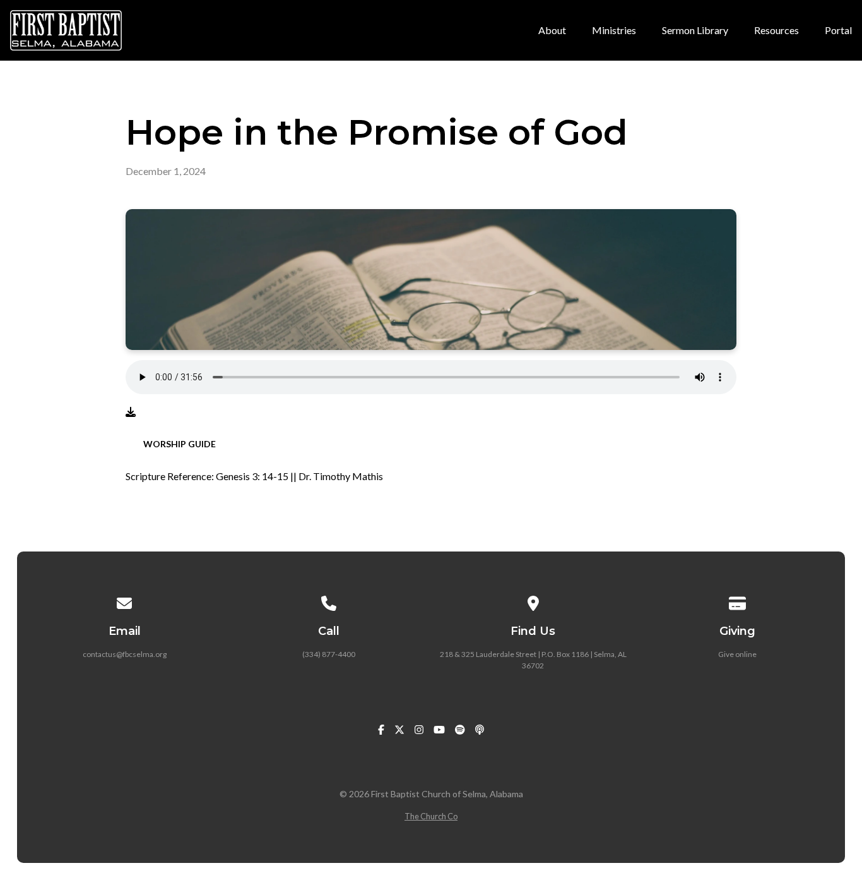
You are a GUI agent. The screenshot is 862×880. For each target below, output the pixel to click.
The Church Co (431, 816)
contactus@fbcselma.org (125, 654)
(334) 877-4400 (328, 654)
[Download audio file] (131, 411)
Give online (737, 654)
